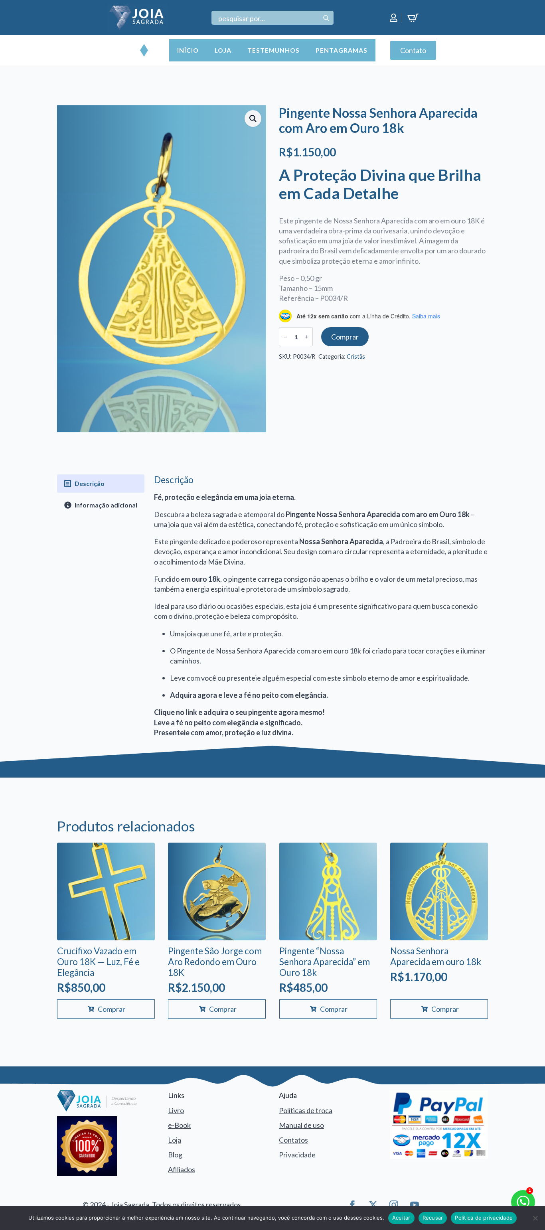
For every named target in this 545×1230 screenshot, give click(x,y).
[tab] (100, 483)
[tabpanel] (321, 606)
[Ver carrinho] (414, 18)
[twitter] (373, 1204)
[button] (253, 118)
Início (188, 50)
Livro (176, 1110)
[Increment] (306, 337)
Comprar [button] (111, 1009)
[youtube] (414, 1204)
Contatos (293, 1139)
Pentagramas (341, 50)
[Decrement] (285, 337)
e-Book (179, 1125)
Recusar (433, 1217)
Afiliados (181, 1169)
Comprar (345, 336)
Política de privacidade (484, 1217)
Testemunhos (273, 50)
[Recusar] (535, 1218)
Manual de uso (301, 1125)
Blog (175, 1154)
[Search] (326, 18)
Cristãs (356, 356)
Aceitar (401, 1217)
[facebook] (352, 1204)
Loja (223, 50)
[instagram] (393, 1204)
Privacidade (297, 1154)
